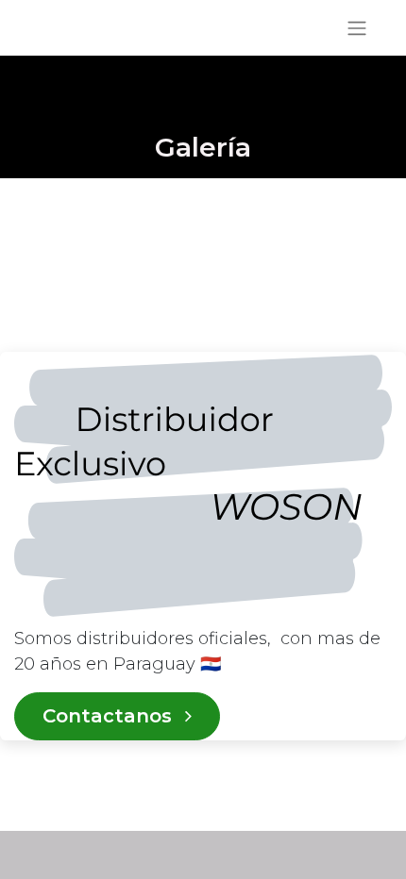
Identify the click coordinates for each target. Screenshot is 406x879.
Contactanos (110, 716)
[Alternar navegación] (357, 28)
